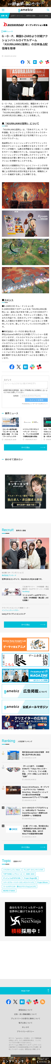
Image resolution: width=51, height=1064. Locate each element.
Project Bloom (42, 882)
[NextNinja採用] (25, 919)
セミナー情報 (43, 16)
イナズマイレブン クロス (11, 870)
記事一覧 (4, 16)
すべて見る (25, 447)
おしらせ (25, 1027)
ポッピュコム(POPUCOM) (11, 878)
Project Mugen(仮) (30, 878)
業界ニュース (8, 31)
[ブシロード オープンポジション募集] (25, 24)
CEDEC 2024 (30, 874)
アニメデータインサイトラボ (33, 870)
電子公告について (25, 1023)
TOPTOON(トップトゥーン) (12, 874)
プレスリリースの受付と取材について (25, 1018)
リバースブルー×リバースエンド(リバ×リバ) (18, 882)
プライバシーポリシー (25, 1031)
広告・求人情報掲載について (25, 1014)
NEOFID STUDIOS (9, 891)
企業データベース (17, 16)
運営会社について (25, 1010)
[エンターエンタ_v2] (25, 492)
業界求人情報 (30, 16)
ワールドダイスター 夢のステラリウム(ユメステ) (19, 886)
